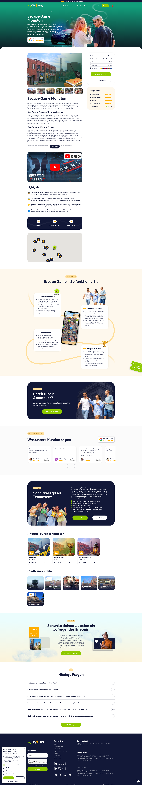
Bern (91, 743)
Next (74, 466)
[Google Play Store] (59, 768)
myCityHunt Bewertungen (61, 751)
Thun (99, 756)
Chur (87, 745)
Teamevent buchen (80, 517)
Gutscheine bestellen (72, 653)
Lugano (88, 756)
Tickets (56, 744)
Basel (83, 743)
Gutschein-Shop (58, 746)
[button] (14, 781)
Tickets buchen (53, 411)
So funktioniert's (68, 6)
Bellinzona (94, 756)
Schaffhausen (80, 745)
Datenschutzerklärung (37, 765)
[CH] (112, 5)
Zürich (78, 743)
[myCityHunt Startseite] (36, 5)
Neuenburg (85, 760)
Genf (87, 743)
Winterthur (96, 743)
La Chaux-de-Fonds (82, 758)
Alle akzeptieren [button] (9, 777)
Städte (79, 6)
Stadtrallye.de (58, 758)
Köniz (103, 756)
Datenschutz (57, 755)
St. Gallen (107, 743)
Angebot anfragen (100, 517)
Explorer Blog (57, 748)
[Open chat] (138, 781)
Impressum (105, 784)
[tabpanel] (38, 223)
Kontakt (56, 753)
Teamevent (95, 6)
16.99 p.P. (102, 74)
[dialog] (14, 765)
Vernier (79, 760)
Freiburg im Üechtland (95, 758)
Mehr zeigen (55, 146)
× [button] (24, 748)
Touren (86, 6)
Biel (84, 756)
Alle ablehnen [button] (20, 777)
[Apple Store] (59, 763)
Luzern (101, 743)
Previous (68, 466)
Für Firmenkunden (101, 80)
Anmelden (37, 769)
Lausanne (92, 755)
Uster (90, 760)
